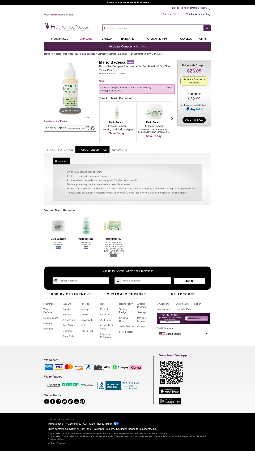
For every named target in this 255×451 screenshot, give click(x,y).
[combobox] (156, 28)
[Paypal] (88, 367)
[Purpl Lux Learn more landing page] (183, 320)
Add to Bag (194, 119)
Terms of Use (55, 423)
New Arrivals (86, 320)
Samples (66, 309)
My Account (163, 304)
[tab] (59, 149)
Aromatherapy (69, 320)
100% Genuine (126, 326)
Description (61, 161)
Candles (84, 314)
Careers (141, 326)
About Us (104, 314)
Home (47, 54)
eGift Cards (106, 320)
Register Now (163, 309)
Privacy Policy (73, 423)
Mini (82, 325)
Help (203, 8)
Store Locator (126, 332)
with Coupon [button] (194, 65)
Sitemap (141, 312)
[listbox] (137, 89)
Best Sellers (68, 325)
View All (115, 98)
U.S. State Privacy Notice (97, 423)
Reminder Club (183, 309)
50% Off (66, 304)
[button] (70, 128)
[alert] (171, 14)
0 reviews (49, 121)
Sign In (175, 8)
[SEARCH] (207, 28)
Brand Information (60, 149)
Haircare (127, 38)
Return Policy (126, 304)
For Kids (84, 304)
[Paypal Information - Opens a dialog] (194, 109)
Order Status (189, 8)
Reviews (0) (119, 149)
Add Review (61, 121)
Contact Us (105, 309)
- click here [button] (127, 46)
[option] (137, 89)
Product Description (92, 149)
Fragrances (59, 38)
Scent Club (68, 336)
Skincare (86, 38)
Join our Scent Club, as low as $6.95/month (128, 2)
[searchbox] (153, 28)
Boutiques (48, 328)
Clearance (67, 331)
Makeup (106, 38)
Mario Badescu (71, 54)
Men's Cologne (50, 318)
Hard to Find (86, 331)
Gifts (203, 38)
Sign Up (189, 281)
